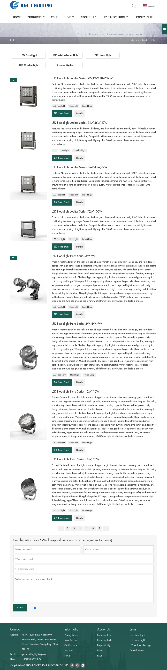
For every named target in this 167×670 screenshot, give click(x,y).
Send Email (61, 113)
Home (17, 17)
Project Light (87, 106)
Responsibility (103, 645)
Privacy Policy (71, 635)
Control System (137, 650)
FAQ (99, 656)
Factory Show (115, 17)
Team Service (70, 640)
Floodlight (73, 106)
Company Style (104, 640)
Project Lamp (89, 375)
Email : (13, 654)
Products (34, 17)
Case (54, 17)
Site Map (68, 650)
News (67, 17)
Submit (20, 607)
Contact (15, 629)
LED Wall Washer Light (140, 645)
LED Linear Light (137, 640)
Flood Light (74, 375)
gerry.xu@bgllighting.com (34, 654)
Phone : (13, 659)
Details (79, 113)
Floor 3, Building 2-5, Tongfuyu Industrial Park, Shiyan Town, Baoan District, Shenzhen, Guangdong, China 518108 (40, 642)
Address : (14, 635)
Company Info (104, 635)
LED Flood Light (59, 375)
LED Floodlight (59, 106)
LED (54, 150)
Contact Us (144, 17)
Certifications (70, 645)
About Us (87, 17)
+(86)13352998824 (31, 659)
